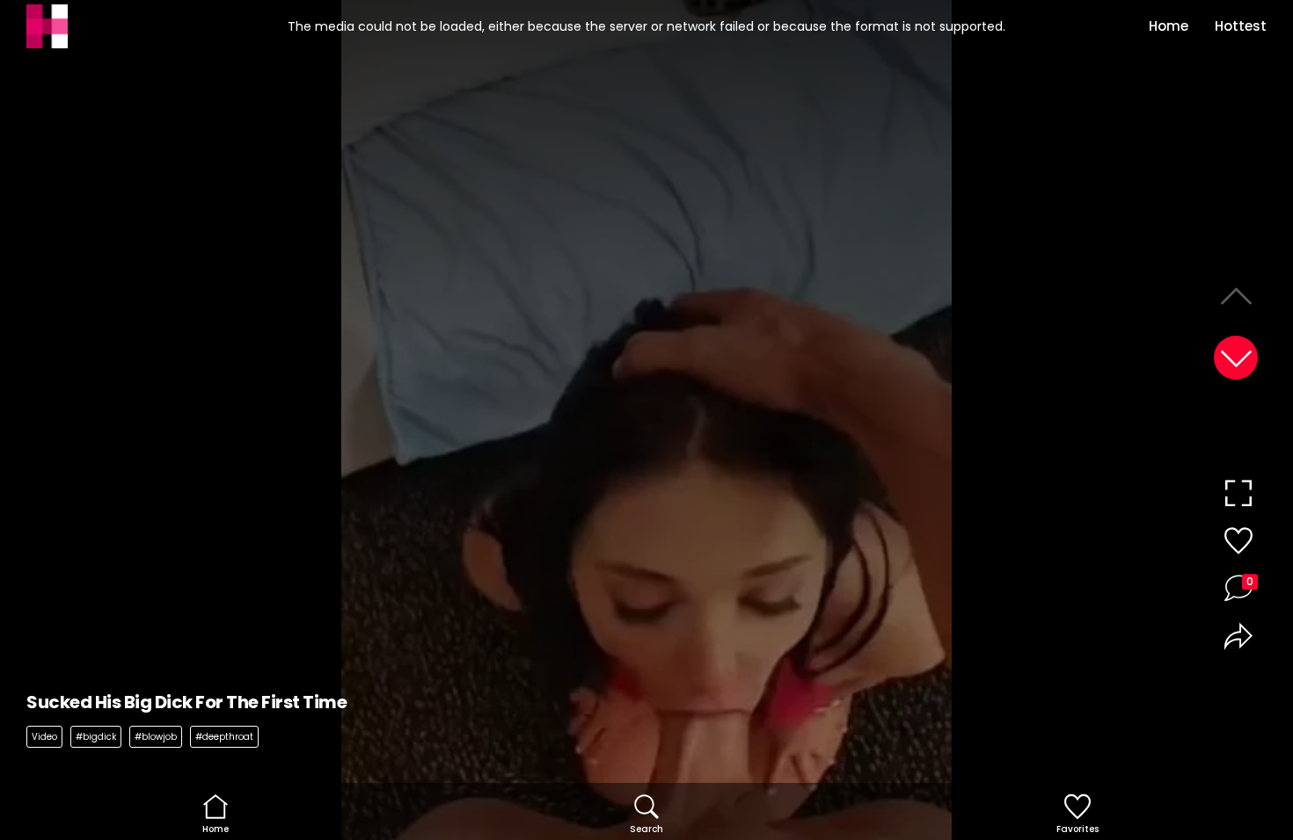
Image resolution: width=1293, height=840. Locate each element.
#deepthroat (224, 736)
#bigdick (96, 736)
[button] (1236, 358)
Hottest (1241, 26)
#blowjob (156, 736)
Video (44, 736)
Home (1168, 26)
